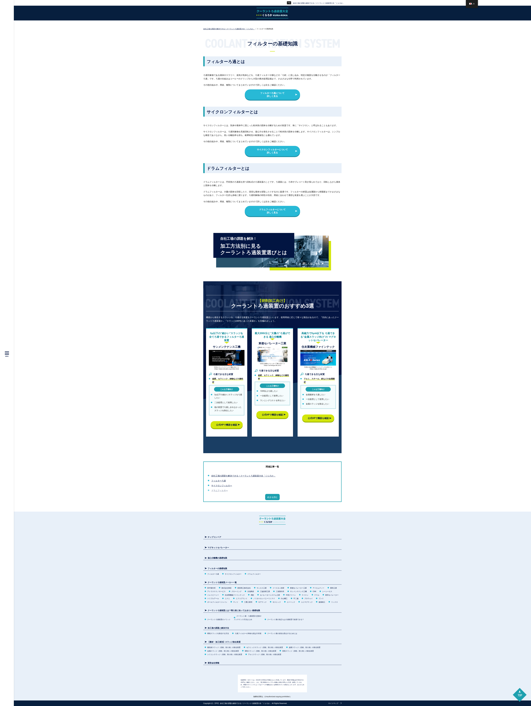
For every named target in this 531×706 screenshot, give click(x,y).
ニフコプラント (241, 598)
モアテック (262, 602)
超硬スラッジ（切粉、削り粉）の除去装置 (304, 647)
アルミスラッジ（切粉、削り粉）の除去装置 (264, 654)
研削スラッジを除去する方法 (218, 633)
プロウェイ (308, 598)
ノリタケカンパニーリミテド (264, 598)
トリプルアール (213, 598)
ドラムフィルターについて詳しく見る (272, 211)
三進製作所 (280, 591)
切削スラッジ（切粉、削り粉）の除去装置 (298, 651)
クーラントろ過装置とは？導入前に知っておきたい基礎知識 (234, 610)
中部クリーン (291, 595)
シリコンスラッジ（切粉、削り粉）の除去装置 (224, 654)
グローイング (236, 591)
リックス (334, 602)
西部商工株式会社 (244, 588)
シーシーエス (327, 591)
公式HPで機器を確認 (226, 424)
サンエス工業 (262, 588)
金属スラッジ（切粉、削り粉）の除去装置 (223, 651)
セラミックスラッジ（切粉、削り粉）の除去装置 (264, 647)
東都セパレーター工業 (298, 588)
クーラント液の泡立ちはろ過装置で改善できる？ (285, 619)
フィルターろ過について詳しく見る (272, 94)
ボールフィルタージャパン (217, 602)
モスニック (277, 602)
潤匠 (252, 595)
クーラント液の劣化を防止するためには (282, 633)
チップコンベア (214, 537)
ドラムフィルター (219, 490)
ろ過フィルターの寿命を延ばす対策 (248, 633)
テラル (316, 595)
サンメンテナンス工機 (298, 591)
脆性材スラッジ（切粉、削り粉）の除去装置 (223, 647)
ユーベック (291, 602)
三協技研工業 (265, 591)
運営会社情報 (213, 663)
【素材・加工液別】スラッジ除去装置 (224, 642)
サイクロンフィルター (221, 485)
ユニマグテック (307, 602)
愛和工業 (333, 588)
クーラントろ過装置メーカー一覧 (222, 582)
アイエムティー (318, 588)
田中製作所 (211, 588)
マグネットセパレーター (218, 547)
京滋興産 (250, 591)
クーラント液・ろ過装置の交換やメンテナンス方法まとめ (247, 618)
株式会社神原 (226, 588)
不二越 (295, 598)
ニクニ (227, 598)
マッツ (235, 602)
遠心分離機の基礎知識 (217, 558)
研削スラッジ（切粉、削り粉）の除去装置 (260, 651)
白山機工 (284, 598)
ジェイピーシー (213, 595)
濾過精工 (322, 602)
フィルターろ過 (218, 480)
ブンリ (321, 598)
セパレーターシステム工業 (270, 595)
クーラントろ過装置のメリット (219, 619)
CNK (314, 591)
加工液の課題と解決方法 (218, 628)
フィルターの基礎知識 (217, 568)
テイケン (305, 595)
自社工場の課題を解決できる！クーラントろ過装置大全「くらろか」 (318, 3)
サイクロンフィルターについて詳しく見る (272, 151)
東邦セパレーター (332, 595)
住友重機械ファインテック (235, 595)
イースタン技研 (278, 588)
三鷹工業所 (248, 602)
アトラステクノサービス (216, 591)
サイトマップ (333, 703)
